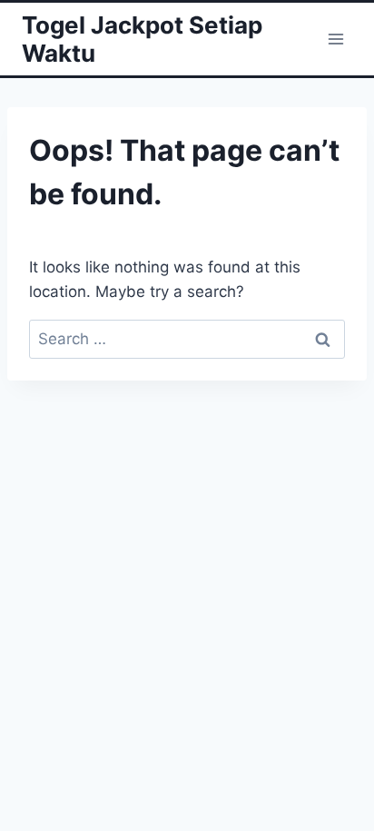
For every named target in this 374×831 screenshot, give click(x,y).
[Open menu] (335, 39)
